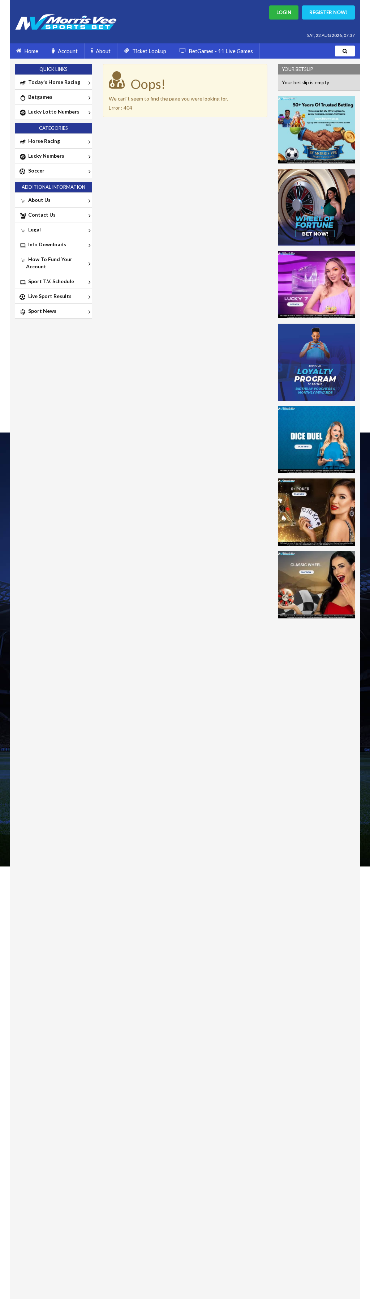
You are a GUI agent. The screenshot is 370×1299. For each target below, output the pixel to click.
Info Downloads (46, 244)
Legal (33, 229)
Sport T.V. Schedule (50, 281)
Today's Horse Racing (53, 82)
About (103, 51)
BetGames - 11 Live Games (221, 51)
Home (31, 51)
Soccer (35, 170)
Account (68, 51)
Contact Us (41, 215)
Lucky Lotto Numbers (52, 111)
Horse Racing (43, 141)
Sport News (41, 311)
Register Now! (328, 12)
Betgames (39, 97)
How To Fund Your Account (49, 262)
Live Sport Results (49, 296)
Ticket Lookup (149, 51)
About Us (38, 200)
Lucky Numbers (45, 156)
